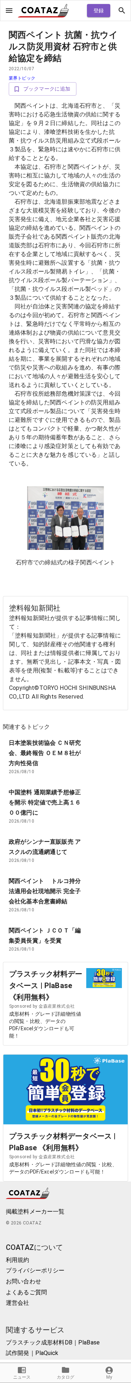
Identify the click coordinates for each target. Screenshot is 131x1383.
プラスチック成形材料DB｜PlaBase (53, 1342)
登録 (99, 10)
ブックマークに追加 (47, 89)
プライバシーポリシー (35, 1270)
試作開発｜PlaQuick (32, 1353)
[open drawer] (9, 10)
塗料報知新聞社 (34, 608)
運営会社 (17, 1302)
